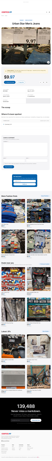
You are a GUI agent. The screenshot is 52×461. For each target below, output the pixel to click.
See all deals (46, 331)
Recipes (13, 449)
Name (4, 158)
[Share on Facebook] (40, 82)
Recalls (13, 448)
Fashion (21, 20)
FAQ (19, 449)
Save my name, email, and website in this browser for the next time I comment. (21, 163)
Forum (20, 448)
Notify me (25, 184)
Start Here (29, 446)
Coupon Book (3, 452)
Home (2, 15)
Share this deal (10, 82)
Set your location (45, 264)
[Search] (46, 12)
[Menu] (49, 12)
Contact (28, 449)
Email (27, 158)
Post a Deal (21, 446)
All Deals (3, 446)
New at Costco (4, 451)
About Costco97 (30, 448)
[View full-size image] (48, 62)
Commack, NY (8, 124)
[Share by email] (46, 82)
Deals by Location (4, 448)
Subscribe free (36, 420)
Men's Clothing (28, 20)
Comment (5, 141)
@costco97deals (6, 440)
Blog (13, 446)
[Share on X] (43, 82)
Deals (6, 15)
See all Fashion (45, 196)
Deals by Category (4, 449)
